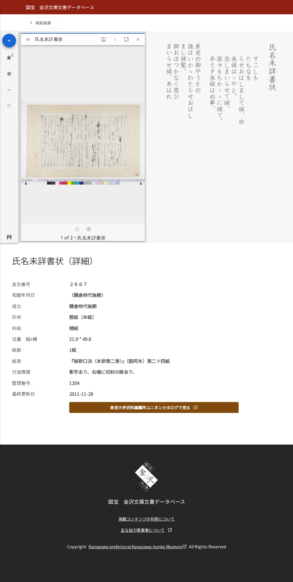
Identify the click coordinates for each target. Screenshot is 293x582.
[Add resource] (9, 40)
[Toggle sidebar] (28, 39)
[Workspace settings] (9, 73)
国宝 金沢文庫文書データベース (60, 7)
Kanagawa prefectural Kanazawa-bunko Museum (135, 546)
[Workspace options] (9, 89)
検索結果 (43, 23)
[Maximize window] (126, 39)
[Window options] (115, 39)
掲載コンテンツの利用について (146, 519)
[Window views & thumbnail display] (103, 39)
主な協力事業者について (143, 530)
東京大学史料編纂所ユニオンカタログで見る (150, 407)
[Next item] (88, 229)
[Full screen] (9, 105)
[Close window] (138, 39)
